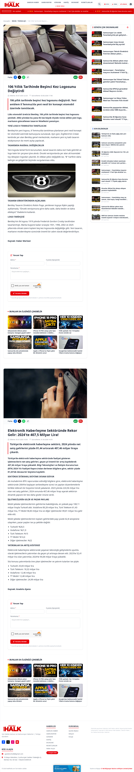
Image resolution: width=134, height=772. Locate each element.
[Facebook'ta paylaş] (15, 77)
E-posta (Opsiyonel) (53, 260)
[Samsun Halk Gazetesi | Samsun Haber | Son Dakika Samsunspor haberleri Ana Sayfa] (11, 4)
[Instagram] (12, 742)
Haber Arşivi (50, 749)
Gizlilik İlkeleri (74, 731)
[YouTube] (17, 742)
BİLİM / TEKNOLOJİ (19, 21)
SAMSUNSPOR (46, 2)
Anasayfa (6, 21)
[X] (8, 742)
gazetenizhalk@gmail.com (14, 754)
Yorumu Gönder (21, 293)
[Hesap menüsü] (131, 4)
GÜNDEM (57, 2)
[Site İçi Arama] (99, 4)
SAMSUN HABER (33, 2)
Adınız (13, 260)
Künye (71, 737)
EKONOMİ (75, 2)
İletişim (71, 734)
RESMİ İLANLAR (87, 2)
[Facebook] (3, 742)
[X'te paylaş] (19, 77)
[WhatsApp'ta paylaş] (23, 77)
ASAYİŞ (66, 2)
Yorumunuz (15, 268)
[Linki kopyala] (28, 77)
